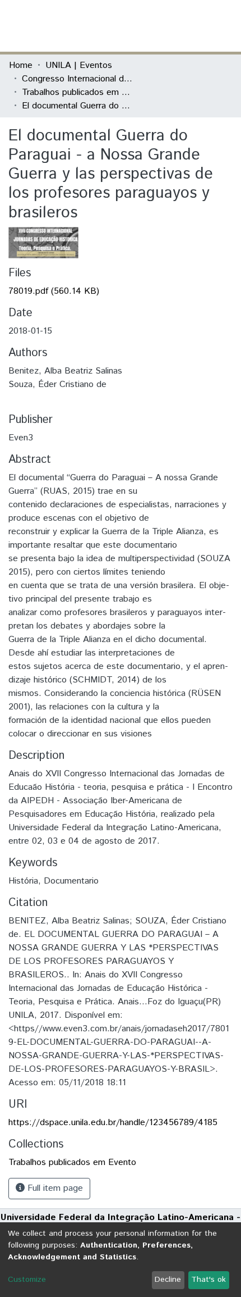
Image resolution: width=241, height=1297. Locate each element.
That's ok (208, 1279)
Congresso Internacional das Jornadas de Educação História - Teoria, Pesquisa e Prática (78, 78)
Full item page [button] (54, 1188)
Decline (168, 1279)
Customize (27, 1279)
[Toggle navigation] (225, 26)
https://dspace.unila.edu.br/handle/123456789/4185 (112, 1122)
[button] (167, 26)
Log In (190, 25)
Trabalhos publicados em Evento (78, 92)
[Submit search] (150, 26)
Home (21, 65)
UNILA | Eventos (78, 65)
